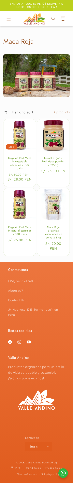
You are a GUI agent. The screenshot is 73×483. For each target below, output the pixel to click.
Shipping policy (50, 474)
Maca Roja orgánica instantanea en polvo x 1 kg (53, 233)
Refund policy (32, 467)
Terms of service (27, 474)
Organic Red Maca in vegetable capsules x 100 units (19, 163)
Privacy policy (53, 467)
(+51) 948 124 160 (20, 281)
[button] (8, 18)
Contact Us (16, 300)
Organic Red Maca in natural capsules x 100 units (19, 231)
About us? (15, 290)
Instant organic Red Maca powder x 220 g (53, 161)
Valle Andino (33, 462)
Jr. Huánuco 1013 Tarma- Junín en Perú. (33, 312)
